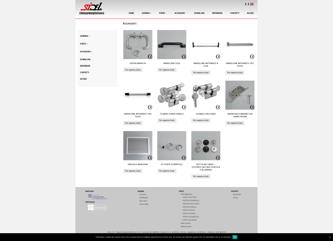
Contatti (234, 13)
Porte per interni (186, 226)
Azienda (146, 13)
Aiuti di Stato (143, 204)
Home (131, 13)
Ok (235, 237)
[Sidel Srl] (91, 9)
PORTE (83, 44)
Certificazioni (143, 198)
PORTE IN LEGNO (189, 213)
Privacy (235, 198)
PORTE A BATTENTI (190, 197)
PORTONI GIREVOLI (190, 207)
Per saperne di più (132, 70)
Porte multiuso (186, 223)
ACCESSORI (85, 51)
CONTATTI (84, 72)
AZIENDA (84, 36)
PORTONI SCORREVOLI (191, 200)
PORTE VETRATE (189, 210)
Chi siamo (142, 194)
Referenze (217, 13)
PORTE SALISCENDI (190, 220)
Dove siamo (143, 201)
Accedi (250, 13)
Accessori (179, 13)
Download (199, 13)
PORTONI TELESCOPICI (191, 204)
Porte (162, 13)
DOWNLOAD (85, 59)
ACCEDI (83, 79)
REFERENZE (85, 66)
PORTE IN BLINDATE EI (191, 217)
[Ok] (329, 237)
